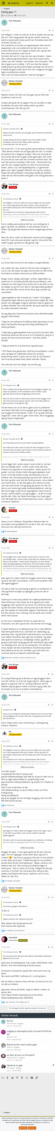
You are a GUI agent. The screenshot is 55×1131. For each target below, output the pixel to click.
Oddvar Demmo (12, 1058)
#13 (52, 822)
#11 (52, 705)
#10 (52, 674)
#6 (53, 380)
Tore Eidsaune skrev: (11, 199)
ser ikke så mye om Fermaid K (21, 1055)
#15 (52, 947)
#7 (53, 434)
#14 (52, 897)
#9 (53, 548)
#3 (53, 124)
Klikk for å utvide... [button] (28, 219)
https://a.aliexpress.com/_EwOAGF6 (17, 997)
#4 (53, 194)
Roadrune (10, 1037)
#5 (53, 258)
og (12, 881)
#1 (53, 30)
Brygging (20, 1023)
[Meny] (4, 3)
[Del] (49, 30)
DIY (15, 1037)
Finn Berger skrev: (9, 385)
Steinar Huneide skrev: (11, 129)
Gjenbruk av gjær (15, 1065)
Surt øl (10, 1021)
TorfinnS (9, 1047)
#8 (53, 517)
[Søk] (52, 3)
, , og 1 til (20, 657)
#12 (52, 741)
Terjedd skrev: (8, 710)
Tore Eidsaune (8, 15)
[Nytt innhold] (46, 3)
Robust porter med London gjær (22, 1045)
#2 (53, 90)
